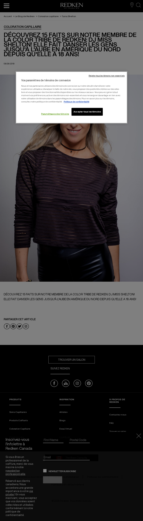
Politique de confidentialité (76, 102)
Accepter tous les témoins (87, 112)
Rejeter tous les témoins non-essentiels (107, 76)
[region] (71, 97)
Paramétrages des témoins (55, 114)
